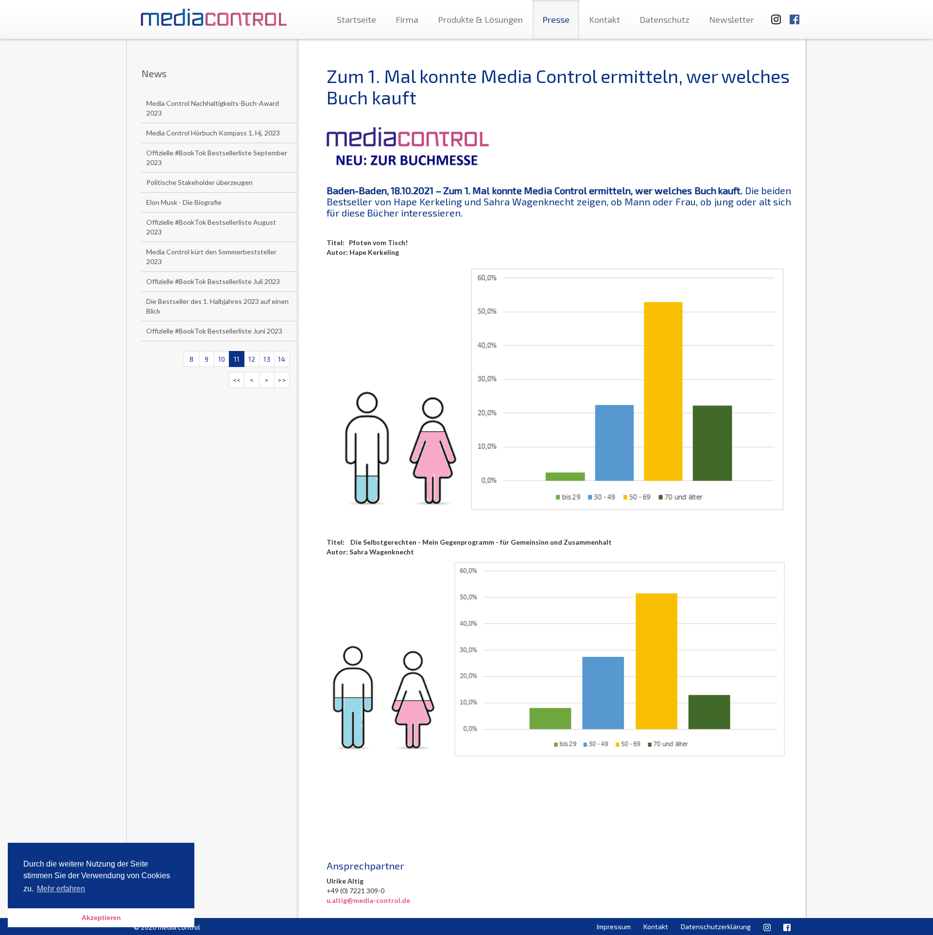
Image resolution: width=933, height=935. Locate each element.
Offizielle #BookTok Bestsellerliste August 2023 (211, 227)
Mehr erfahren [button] (61, 889)
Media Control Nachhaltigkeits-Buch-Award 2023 (212, 108)
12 (251, 359)
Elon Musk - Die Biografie (184, 202)
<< (237, 380)
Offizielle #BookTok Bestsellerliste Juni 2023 (214, 331)
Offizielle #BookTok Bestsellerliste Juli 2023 (213, 281)
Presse (556, 19)
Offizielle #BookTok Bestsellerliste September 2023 (216, 158)
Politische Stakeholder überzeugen (199, 182)
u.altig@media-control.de (368, 900)
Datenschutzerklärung (716, 926)
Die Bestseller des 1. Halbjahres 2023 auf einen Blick (217, 306)
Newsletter (731, 19)
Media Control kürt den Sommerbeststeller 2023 (211, 257)
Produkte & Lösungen (480, 19)
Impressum (614, 926)
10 (221, 359)
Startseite (356, 19)
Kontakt (604, 19)
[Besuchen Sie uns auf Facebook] (794, 15)
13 (266, 359)
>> (281, 380)
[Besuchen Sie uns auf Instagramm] (773, 15)
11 (237, 359)
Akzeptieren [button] (101, 917)
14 (281, 359)
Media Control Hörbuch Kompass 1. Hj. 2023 (213, 133)
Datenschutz (664, 19)
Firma (407, 19)
